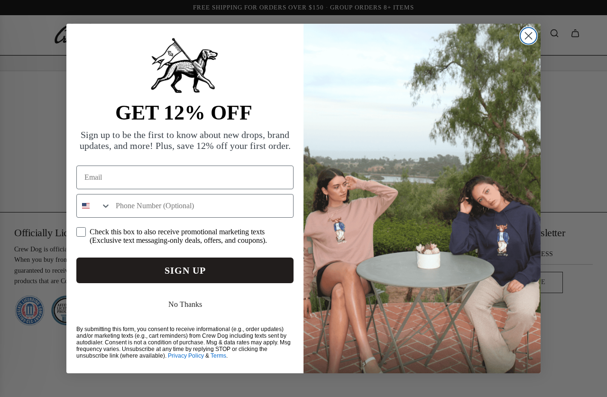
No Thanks (185, 304)
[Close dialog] (528, 36)
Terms (218, 355)
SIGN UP (185, 270)
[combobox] (94, 205)
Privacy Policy (186, 355)
